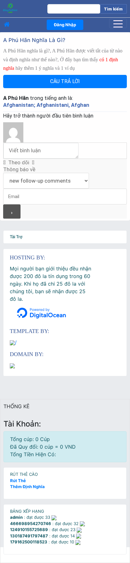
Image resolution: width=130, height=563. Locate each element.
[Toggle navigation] (118, 23)
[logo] (21, 8)
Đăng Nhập (65, 24)
